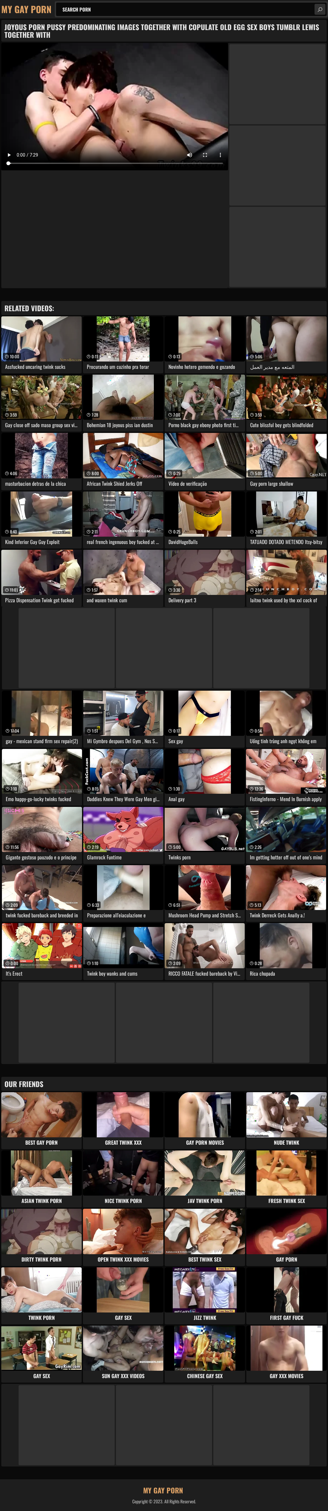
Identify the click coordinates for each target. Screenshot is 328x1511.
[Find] (320, 9)
